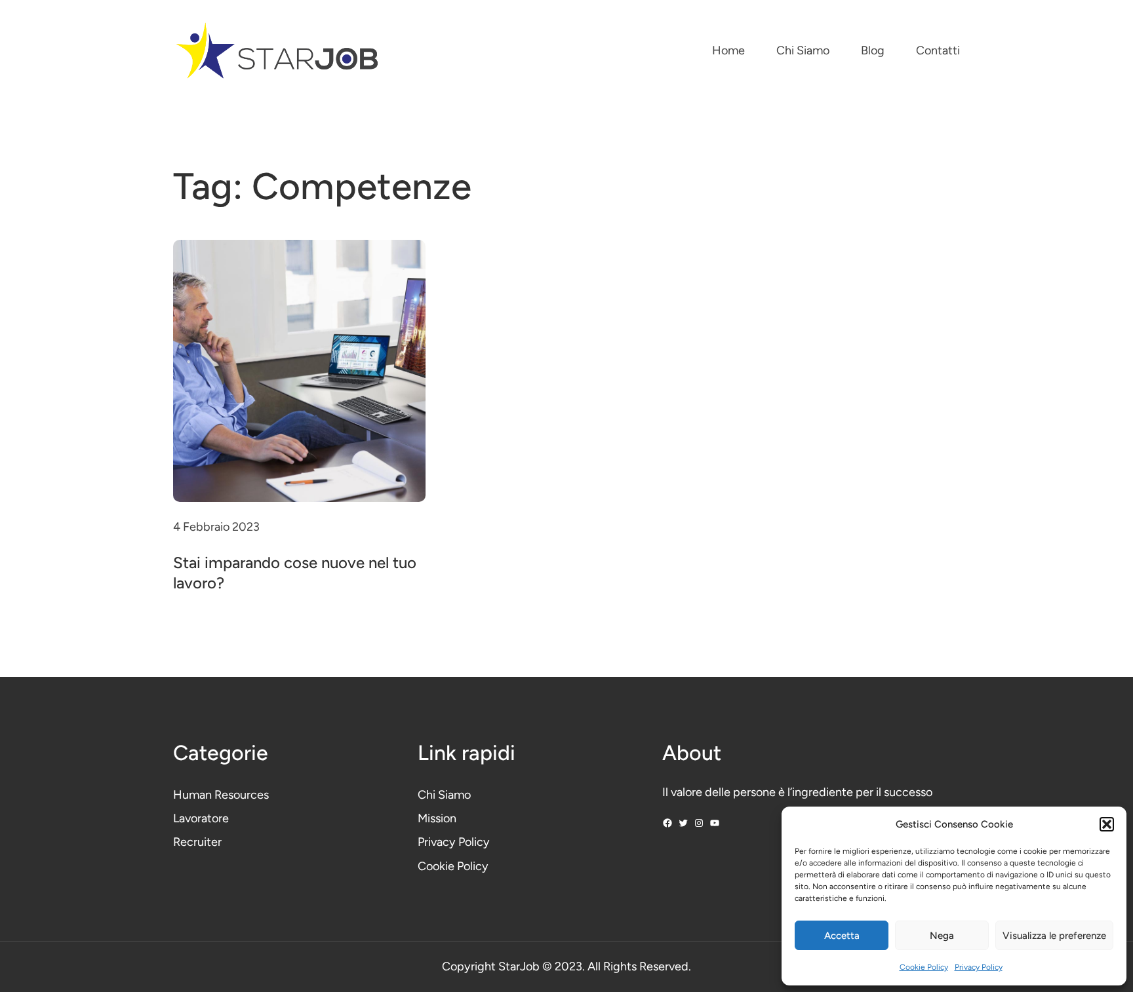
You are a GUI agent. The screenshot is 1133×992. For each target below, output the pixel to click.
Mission (437, 818)
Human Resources (221, 795)
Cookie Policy (924, 967)
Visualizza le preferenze (1054, 936)
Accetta (842, 936)
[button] (1106, 824)
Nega (942, 936)
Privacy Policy (979, 967)
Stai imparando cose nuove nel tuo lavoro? (294, 572)
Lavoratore (201, 818)
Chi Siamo (444, 795)
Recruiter (197, 842)
